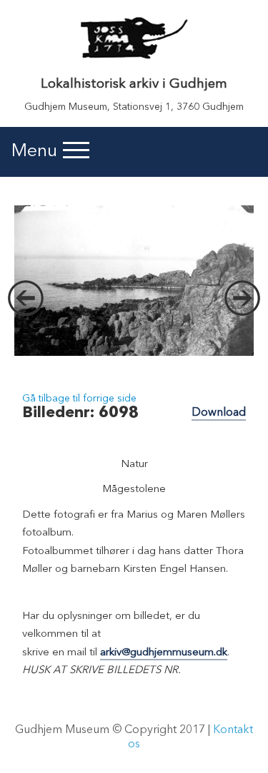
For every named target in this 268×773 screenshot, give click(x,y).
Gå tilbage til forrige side (79, 399)
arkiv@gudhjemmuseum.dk (163, 652)
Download (219, 413)
